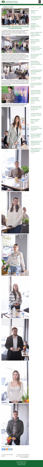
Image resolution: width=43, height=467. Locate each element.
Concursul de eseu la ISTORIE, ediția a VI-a (7, 455)
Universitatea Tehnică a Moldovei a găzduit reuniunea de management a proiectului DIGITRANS (22, 456)
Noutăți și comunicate (8, 7)
